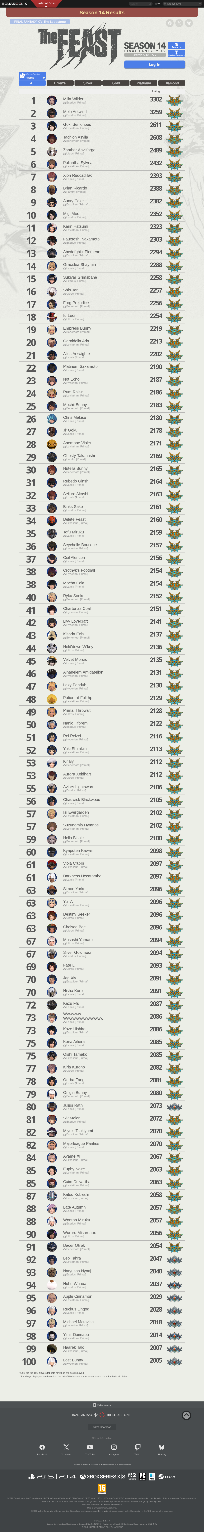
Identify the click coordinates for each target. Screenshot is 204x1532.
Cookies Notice (124, 1465)
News (68, 1454)
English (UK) (174, 3)
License (76, 1465)
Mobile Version (104, 1405)
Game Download (102, 1427)
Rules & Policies (90, 1465)
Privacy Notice (107, 1465)
